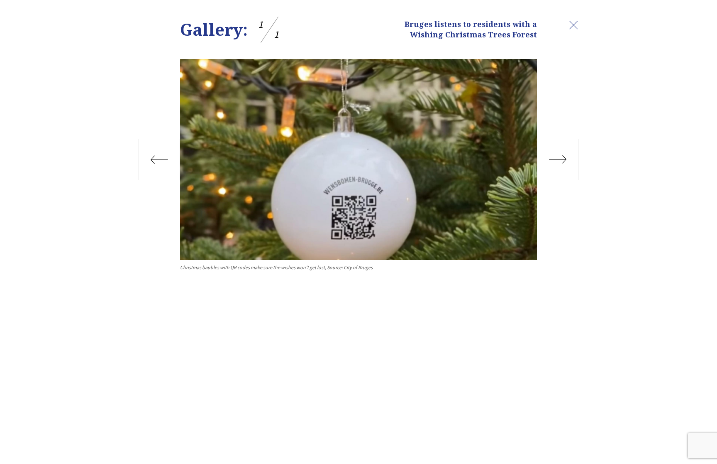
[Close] (573, 25)
